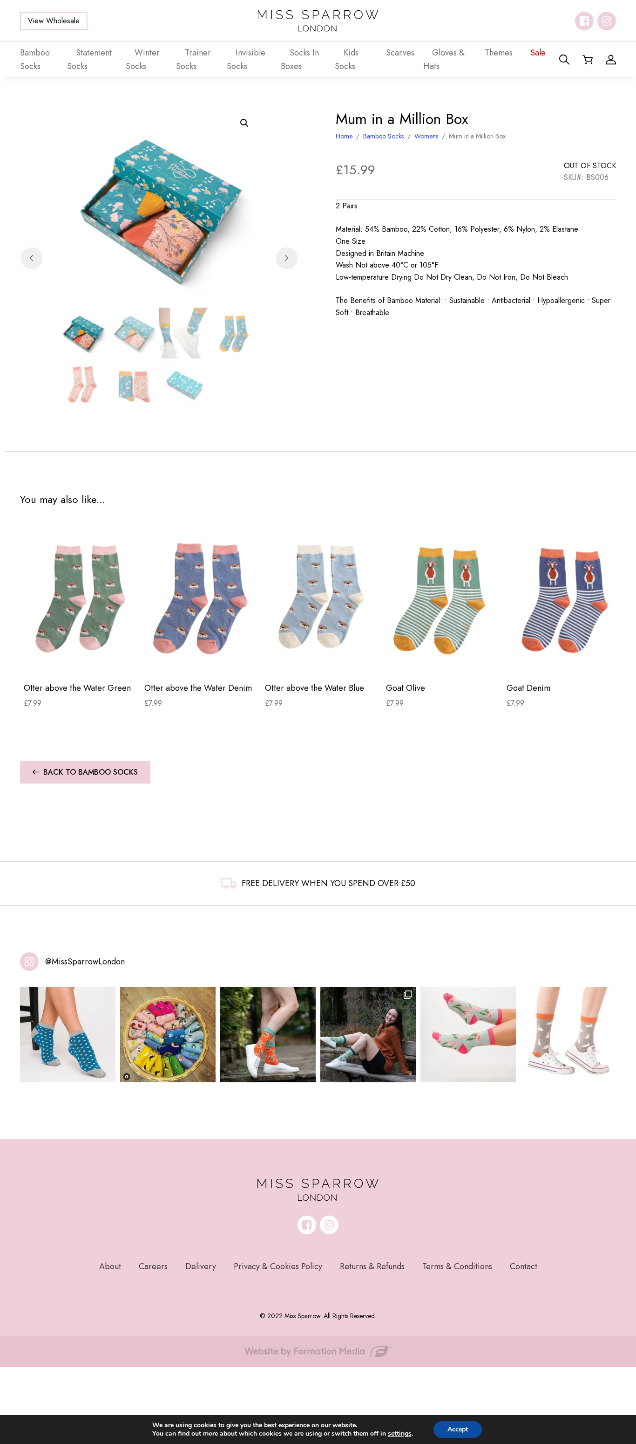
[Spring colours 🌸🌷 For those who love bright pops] (468, 1034)
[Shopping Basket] (587, 59)
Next (287, 258)
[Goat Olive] (442, 598)
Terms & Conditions (457, 1266)
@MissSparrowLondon (85, 962)
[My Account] (611, 59)
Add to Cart (80, 660)
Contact (523, 1266)
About (110, 1266)
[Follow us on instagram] (606, 21)
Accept (457, 1429)
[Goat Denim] (563, 598)
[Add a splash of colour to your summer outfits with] (168, 1034)
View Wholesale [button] (54, 20)
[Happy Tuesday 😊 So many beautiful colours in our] (368, 1034)
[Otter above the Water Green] (80, 598)
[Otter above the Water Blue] (321, 598)
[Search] (564, 59)
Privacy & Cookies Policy (278, 1266)
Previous (31, 258)
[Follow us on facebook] (584, 21)
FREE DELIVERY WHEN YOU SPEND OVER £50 (328, 883)
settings (400, 1434)
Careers (153, 1266)
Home (344, 136)
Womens (426, 136)
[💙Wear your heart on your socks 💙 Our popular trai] (67, 1034)
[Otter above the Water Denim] (200, 598)
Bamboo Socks (383, 136)
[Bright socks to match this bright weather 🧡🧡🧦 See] (268, 1034)
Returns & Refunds (372, 1266)
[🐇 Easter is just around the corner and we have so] (568, 1034)
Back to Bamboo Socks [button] (90, 772)
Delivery (200, 1266)
